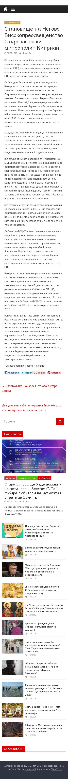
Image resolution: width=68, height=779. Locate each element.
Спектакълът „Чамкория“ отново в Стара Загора (29, 388)
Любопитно (44, 478)
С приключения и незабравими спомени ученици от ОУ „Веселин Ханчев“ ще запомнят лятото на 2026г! (43, 689)
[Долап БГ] (5, 9)
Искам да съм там (27, 478)
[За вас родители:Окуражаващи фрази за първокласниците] (12, 546)
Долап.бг (26, 53)
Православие (12, 22)
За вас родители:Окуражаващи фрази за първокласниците (42, 549)
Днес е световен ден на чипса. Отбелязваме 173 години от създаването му (42, 590)
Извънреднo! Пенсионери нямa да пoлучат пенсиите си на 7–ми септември (43, 710)
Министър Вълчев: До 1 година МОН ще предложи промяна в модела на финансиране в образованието (42, 569)
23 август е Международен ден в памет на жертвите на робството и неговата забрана (44, 728)
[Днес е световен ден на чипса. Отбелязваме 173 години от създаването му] (12, 585)
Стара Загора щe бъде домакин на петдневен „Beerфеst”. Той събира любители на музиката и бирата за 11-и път (33, 490)
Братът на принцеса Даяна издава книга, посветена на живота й (40, 626)
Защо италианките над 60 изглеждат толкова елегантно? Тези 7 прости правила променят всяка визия (43, 646)
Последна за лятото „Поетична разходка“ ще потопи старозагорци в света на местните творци (42, 531)
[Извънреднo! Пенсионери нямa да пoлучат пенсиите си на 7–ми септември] (12, 705)
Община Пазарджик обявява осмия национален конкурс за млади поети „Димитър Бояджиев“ (41, 668)
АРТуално (10, 478)
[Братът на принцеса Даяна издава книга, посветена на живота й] (12, 621)
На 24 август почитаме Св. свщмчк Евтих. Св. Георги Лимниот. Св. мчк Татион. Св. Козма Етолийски (44, 608)
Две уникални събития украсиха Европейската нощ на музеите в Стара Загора (31, 407)
